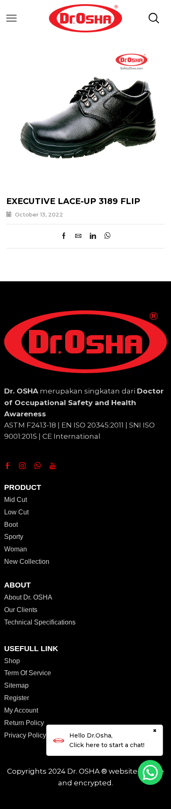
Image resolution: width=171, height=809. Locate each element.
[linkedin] (93, 236)
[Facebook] (66, 236)
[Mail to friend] (78, 236)
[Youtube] (52, 465)
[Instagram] (22, 465)
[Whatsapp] (37, 465)
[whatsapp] (105, 236)
